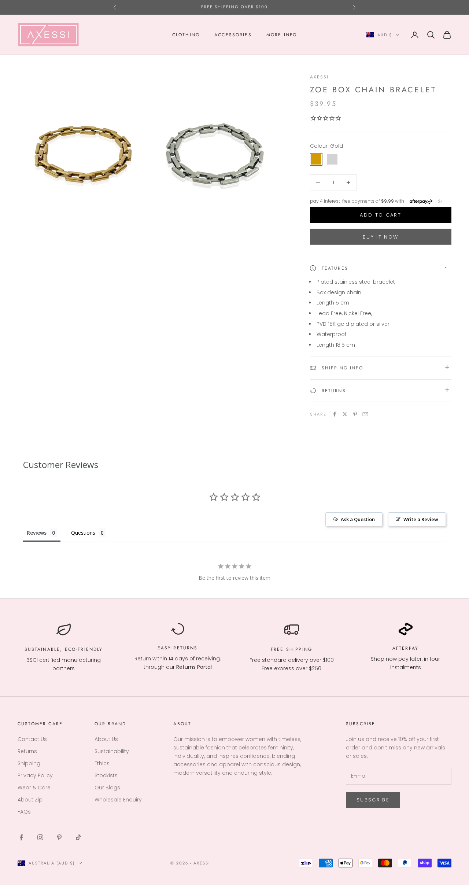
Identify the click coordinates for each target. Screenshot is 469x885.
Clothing (186, 35)
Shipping (29, 763)
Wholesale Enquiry (118, 799)
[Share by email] (365, 414)
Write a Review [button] (420, 519)
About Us (106, 739)
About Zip (30, 799)
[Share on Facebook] (334, 414)
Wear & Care (34, 787)
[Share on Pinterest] (355, 414)
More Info (281, 35)
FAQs (24, 811)
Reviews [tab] (37, 532)
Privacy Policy (35, 775)
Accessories (233, 35)
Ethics (102, 763)
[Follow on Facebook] (21, 837)
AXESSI (319, 77)
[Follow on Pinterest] (59, 837)
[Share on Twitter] (345, 414)
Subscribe (373, 799)
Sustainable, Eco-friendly (64, 649)
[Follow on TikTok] (78, 837)
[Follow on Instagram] (40, 837)
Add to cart (380, 214)
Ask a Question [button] (358, 519)
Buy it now (380, 236)
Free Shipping (291, 649)
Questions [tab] (83, 532)
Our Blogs (107, 787)
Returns (185, 648)
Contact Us (32, 739)
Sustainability (112, 751)
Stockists (106, 775)
